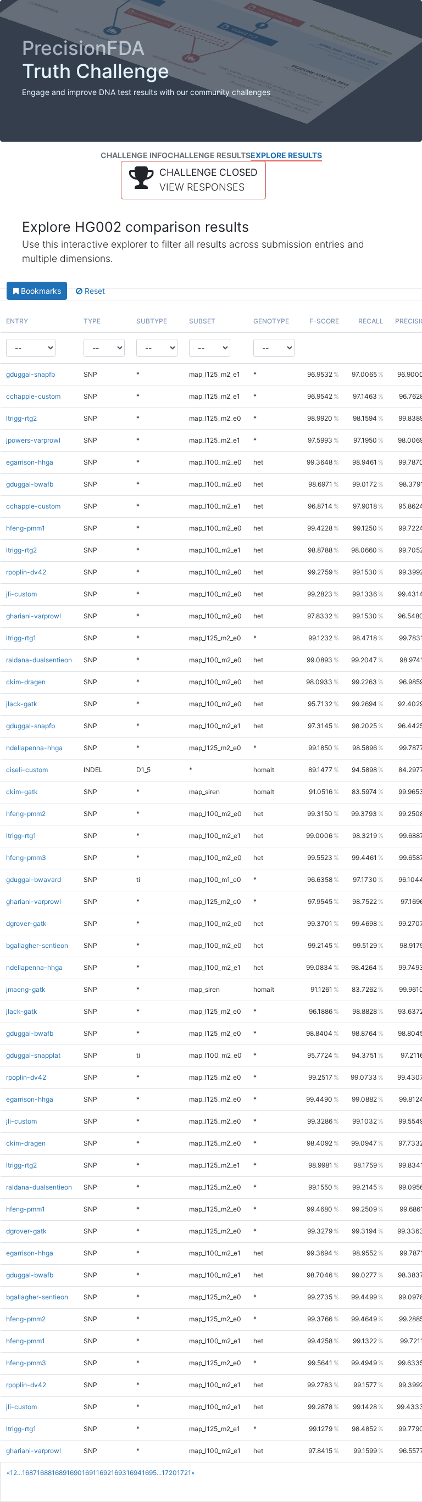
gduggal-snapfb (30, 374)
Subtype (151, 321)
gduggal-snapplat (33, 1055)
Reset (93, 290)
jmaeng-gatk (26, 989)
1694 (134, 1473)
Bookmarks (40, 290)
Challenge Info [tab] (134, 155)
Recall (371, 321)
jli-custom (21, 594)
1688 (44, 1473)
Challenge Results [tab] (209, 155)
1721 (184, 1473)
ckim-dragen (26, 682)
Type (92, 321)
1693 (118, 1473)
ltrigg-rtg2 (21, 418)
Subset (202, 321)
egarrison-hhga (29, 462)
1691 (89, 1473)
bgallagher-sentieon (37, 945)
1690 (74, 1473)
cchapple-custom (33, 396)
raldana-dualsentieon (39, 660)
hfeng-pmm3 (26, 857)
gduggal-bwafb (29, 484)
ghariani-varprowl (33, 616)
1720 (169, 1473)
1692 (103, 1473)
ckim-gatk (22, 792)
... (19, 1473)
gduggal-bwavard (33, 879)
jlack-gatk (21, 704)
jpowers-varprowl (33, 440)
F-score (324, 321)
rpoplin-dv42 (26, 572)
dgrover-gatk (26, 923)
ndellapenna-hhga (34, 748)
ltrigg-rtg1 (21, 638)
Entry (17, 321)
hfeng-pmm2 (26, 813)
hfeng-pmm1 (25, 528)
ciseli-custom (27, 770)
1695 (149, 1473)
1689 (59, 1473)
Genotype (271, 321)
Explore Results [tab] (286, 155)
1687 (29, 1473)
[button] (193, 180)
